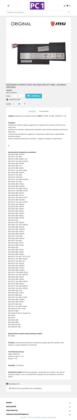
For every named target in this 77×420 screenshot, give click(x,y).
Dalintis (14, 104)
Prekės (9, 403)
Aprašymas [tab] (32, 111)
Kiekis (8, 96)
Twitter (19, 104)
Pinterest (24, 104)
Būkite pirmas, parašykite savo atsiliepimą (25, 388)
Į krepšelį (33, 96)
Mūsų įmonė (11, 406)
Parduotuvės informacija (17, 414)
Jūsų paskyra (12, 410)
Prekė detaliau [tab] (44, 111)
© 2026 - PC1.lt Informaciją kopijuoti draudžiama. (38, 417)
